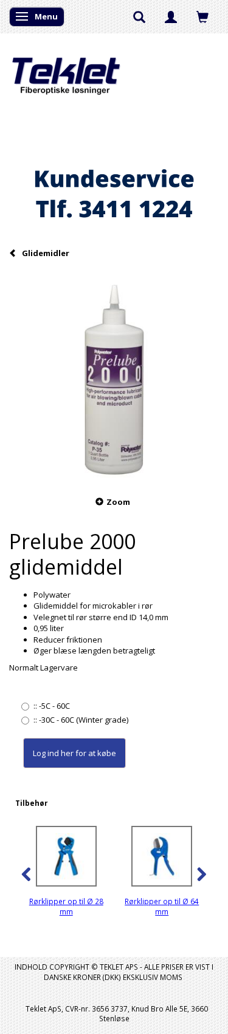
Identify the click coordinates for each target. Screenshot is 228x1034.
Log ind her (53, 753)
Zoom (118, 501)
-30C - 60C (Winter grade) (80, 719)
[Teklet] (66, 68)
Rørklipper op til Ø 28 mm (66, 906)
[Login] (171, 16)
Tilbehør (31, 803)
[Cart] (202, 16)
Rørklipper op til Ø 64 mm (162, 906)
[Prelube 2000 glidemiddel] (114, 376)
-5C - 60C (51, 705)
